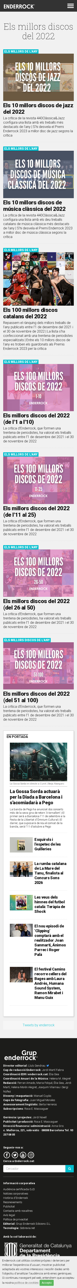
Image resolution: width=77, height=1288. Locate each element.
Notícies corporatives (15, 1193)
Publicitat (9, 1206)
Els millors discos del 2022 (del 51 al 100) (36, 697)
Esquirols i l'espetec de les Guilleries (47, 844)
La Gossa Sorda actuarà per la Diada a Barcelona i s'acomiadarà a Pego (36, 797)
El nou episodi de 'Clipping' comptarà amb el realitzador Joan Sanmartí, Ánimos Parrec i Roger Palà (50, 940)
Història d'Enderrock (15, 1197)
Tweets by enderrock (39, 1025)
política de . (26, 1282)
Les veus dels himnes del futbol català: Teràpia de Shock (49, 904)
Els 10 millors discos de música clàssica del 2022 (34, 205)
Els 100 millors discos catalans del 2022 (30, 313)
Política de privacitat (15, 1219)
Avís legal (9, 1215)
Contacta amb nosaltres (18, 1210)
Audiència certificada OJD (19, 1189)
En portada (17, 737)
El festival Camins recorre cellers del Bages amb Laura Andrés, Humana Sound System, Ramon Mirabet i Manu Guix (50, 983)
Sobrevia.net (27, 1228)
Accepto (47, 1282)
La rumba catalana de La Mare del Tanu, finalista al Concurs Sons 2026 (50, 873)
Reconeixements (12, 1202)
